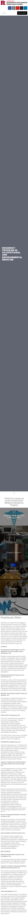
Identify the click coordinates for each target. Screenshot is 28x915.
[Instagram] (21, 8)
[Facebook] (9, 8)
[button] (14, 493)
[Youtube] (17, 8)
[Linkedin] (25, 8)
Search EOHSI (22, 13)
